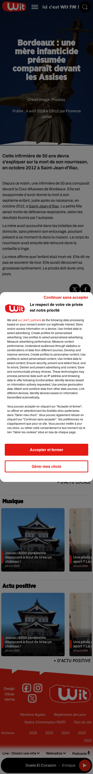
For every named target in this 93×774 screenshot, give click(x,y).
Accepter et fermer (46, 449)
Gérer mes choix (46, 466)
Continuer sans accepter (66, 297)
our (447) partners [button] (29, 320)
